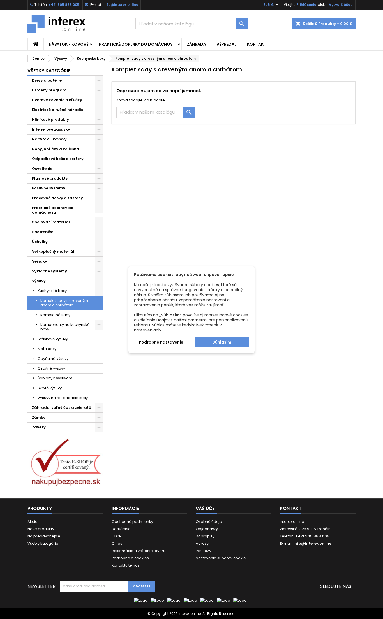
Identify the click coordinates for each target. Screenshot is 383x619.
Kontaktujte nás (126, 565)
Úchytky (40, 241)
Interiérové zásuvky (51, 129)
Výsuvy (39, 281)
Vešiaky (39, 261)
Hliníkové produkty (50, 119)
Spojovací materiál (51, 222)
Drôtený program (49, 90)
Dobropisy (205, 536)
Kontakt (256, 44)
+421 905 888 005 (64, 4)
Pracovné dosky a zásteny (57, 198)
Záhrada (196, 44)
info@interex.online (120, 4)
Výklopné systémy (49, 271)
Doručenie (121, 529)
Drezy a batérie (47, 80)
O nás (117, 543)
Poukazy (203, 550)
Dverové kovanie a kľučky (57, 100)
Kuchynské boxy (52, 290)
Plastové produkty (50, 178)
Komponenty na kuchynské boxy (65, 327)
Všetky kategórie (48, 71)
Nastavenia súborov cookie (221, 558)
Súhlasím (222, 342)
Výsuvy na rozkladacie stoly (63, 397)
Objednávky (207, 529)
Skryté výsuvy (50, 388)
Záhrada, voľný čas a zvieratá (61, 407)
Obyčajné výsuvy (53, 358)
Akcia (32, 521)
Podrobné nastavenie (161, 342)
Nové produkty (40, 529)
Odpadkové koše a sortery (58, 158)
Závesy (39, 427)
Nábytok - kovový (69, 44)
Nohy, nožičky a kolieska (55, 149)
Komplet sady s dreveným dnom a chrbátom (64, 303)
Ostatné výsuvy (51, 368)
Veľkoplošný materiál (53, 251)
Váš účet (206, 508)
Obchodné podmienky (132, 521)
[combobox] (191, 23)
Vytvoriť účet (340, 4)
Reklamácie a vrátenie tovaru (138, 550)
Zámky (38, 417)
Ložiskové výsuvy (53, 339)
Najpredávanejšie (43, 536)
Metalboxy (47, 348)
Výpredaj (226, 44)
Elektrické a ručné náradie (57, 109)
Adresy (202, 543)
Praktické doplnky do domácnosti (137, 44)
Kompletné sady (55, 314)
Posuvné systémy (48, 188)
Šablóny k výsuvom (55, 378)
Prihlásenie (306, 4)
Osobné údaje (209, 521)
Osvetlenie (42, 168)
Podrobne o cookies (130, 558)
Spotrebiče (42, 232)
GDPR (116, 536)
